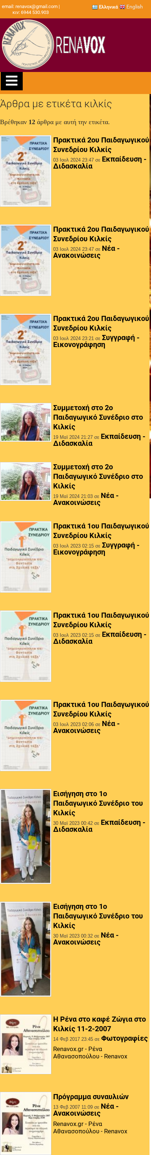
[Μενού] (12, 81)
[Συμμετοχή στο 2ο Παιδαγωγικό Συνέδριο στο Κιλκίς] (25, 423)
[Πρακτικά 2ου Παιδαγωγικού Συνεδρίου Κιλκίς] (25, 171)
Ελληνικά (108, 7)
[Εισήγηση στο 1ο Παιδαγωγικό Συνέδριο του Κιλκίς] (25, 837)
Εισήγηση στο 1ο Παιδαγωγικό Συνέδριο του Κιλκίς (98, 803)
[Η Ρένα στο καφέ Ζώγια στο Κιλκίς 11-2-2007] (25, 1044)
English (134, 7)
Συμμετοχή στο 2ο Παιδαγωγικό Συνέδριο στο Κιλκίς (98, 417)
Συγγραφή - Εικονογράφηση (96, 341)
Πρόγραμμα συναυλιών (91, 1096)
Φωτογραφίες (124, 1038)
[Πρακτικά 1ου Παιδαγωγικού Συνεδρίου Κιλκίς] (25, 557)
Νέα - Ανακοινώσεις (86, 252)
